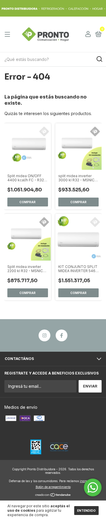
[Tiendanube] (53, 495)
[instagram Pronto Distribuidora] (44, 335)
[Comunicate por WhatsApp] (93, 487)
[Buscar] (99, 59)
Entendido (86, 510)
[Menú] (8, 34)
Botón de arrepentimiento (53, 487)
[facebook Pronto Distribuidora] (61, 335)
